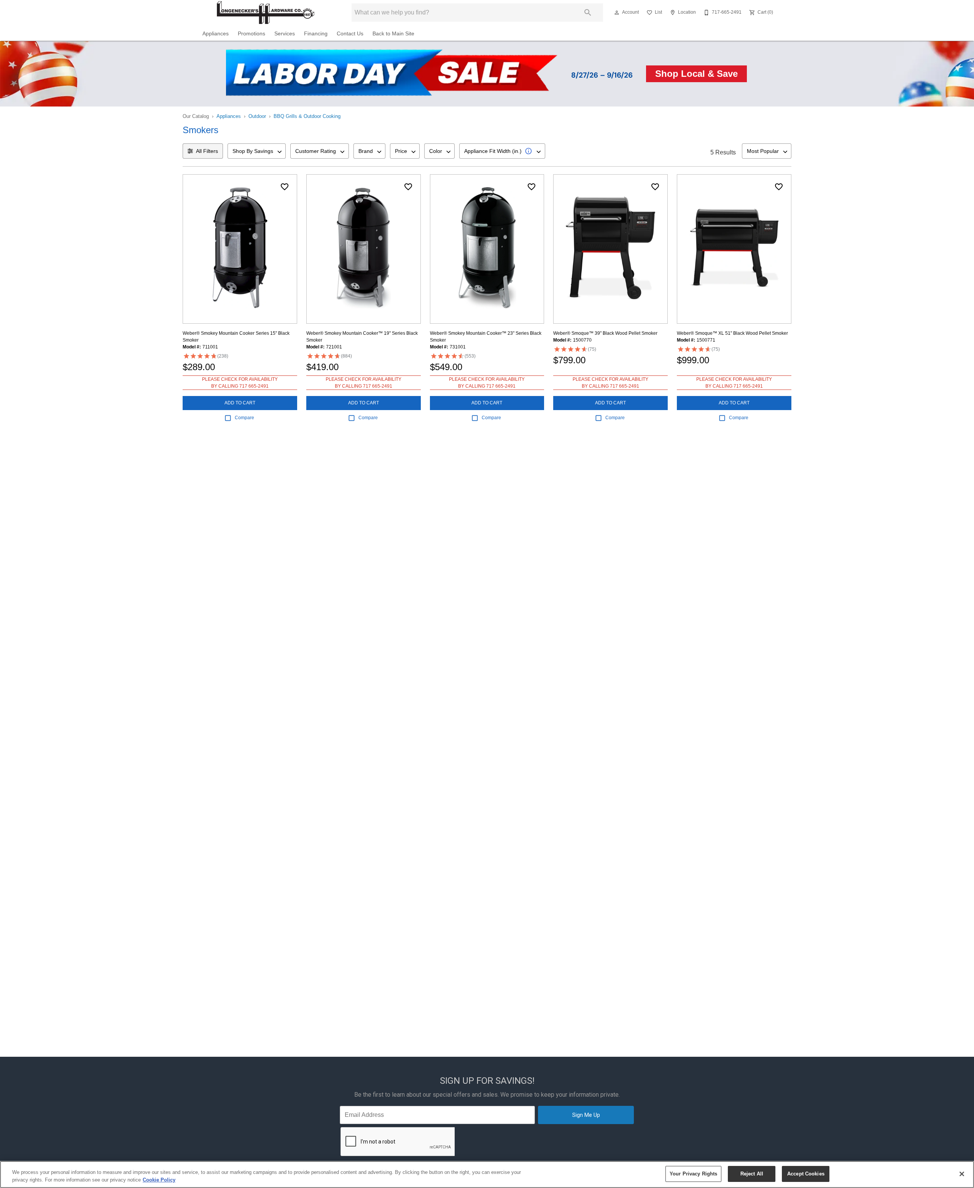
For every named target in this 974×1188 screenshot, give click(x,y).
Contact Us (350, 34)
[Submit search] (588, 12)
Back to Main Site (393, 34)
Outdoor (257, 116)
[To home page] (265, 12)
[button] (616, 12)
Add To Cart (239, 403)
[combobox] (257, 151)
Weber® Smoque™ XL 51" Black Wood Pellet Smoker (732, 333)
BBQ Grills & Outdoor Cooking (307, 116)
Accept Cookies (805, 1174)
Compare (244, 417)
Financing (316, 34)
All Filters (207, 151)
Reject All (751, 1174)
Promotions (251, 34)
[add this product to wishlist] (284, 187)
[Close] (961, 1174)
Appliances (215, 34)
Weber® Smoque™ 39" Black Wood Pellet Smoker (605, 333)
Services (284, 34)
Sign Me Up (586, 1115)
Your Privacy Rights (693, 1174)
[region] (487, 1174)
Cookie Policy (159, 1180)
